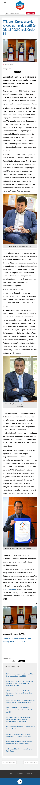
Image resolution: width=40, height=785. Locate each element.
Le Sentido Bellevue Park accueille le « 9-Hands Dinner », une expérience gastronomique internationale (19, 719)
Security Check (10, 589)
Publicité (11, 773)
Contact (29, 773)
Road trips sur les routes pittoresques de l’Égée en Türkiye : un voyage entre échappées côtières (19, 684)
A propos (20, 773)
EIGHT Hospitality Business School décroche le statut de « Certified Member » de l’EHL (20, 710)
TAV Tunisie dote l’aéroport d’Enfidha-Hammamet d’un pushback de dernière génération (19, 693)
